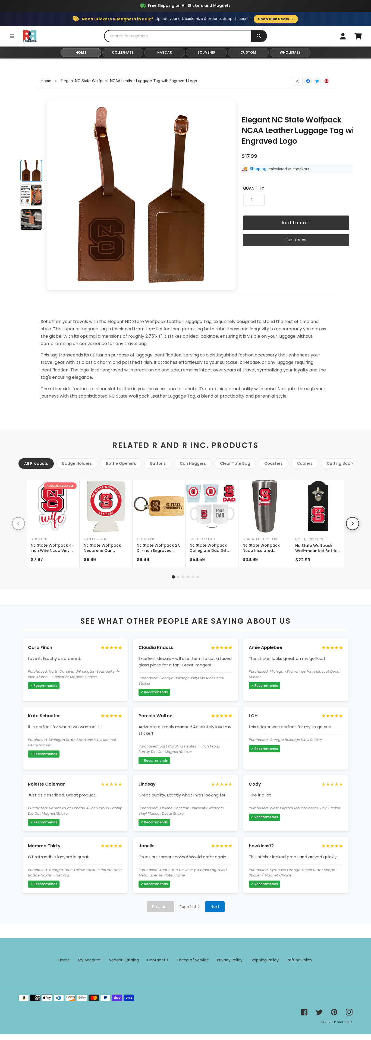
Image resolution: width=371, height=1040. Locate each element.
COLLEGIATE (123, 52)
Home (46, 80)
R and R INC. (343, 1022)
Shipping (258, 168)
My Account (89, 960)
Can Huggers (193, 463)
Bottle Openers (121, 463)
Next (214, 906)
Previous (160, 906)
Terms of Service (193, 960)
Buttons (158, 463)
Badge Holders (77, 463)
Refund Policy (299, 960)
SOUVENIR (206, 52)
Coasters (273, 463)
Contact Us (157, 960)
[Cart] (357, 36)
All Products (36, 463)
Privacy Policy (230, 960)
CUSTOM (248, 52)
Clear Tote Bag (235, 463)
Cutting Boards (342, 463)
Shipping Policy (265, 960)
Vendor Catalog (124, 960)
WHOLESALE (290, 52)
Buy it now (296, 240)
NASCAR (164, 52)
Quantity (254, 188)
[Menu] (12, 36)
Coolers (305, 463)
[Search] (258, 36)
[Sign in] (342, 36)
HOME (81, 52)
